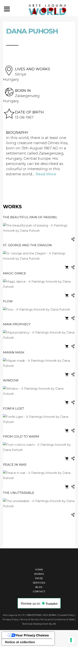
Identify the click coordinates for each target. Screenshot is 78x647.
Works (39, 574)
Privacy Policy (10, 619)
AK (54, 623)
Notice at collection (20, 642)
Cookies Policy (66, 614)
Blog (39, 587)
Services (39, 582)
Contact (39, 591)
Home (39, 569)
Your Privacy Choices (32, 635)
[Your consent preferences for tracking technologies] (71, 640)
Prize (39, 578)
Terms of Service (29, 619)
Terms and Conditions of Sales (57, 619)
